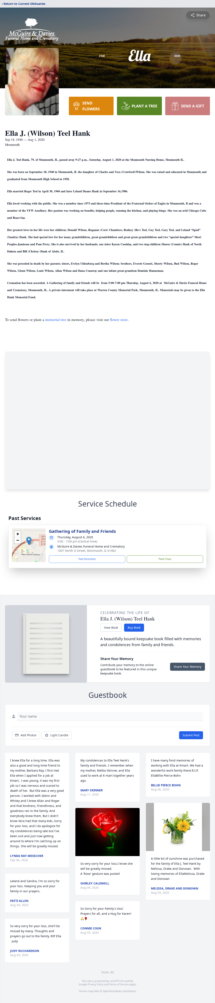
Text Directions (87, 559)
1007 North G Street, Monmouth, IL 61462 (86, 551)
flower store (119, 319)
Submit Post (191, 735)
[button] (28, 541)
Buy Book (134, 628)
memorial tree (55, 319)
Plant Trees (165, 559)
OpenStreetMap (112, 991)
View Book (111, 628)
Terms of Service (119, 984)
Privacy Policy (96, 984)
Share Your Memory (187, 667)
